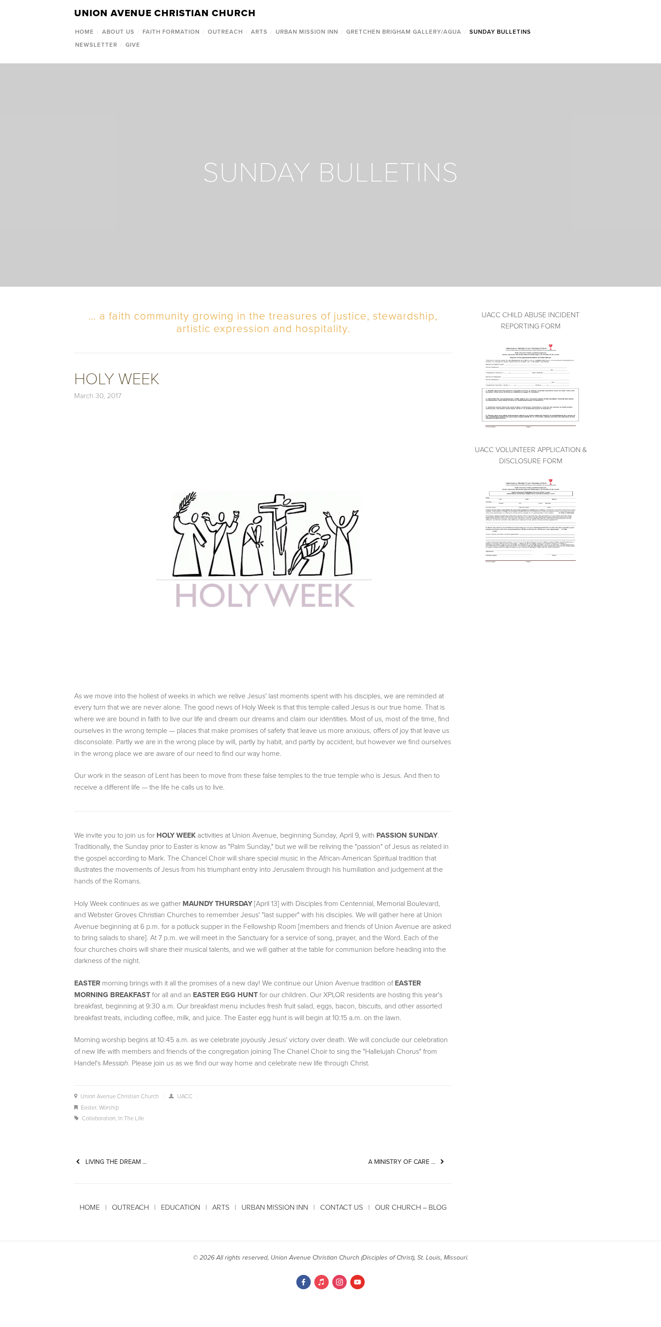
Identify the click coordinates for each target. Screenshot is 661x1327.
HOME (90, 1207)
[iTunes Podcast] (321, 1282)
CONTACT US (341, 1207)
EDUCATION (180, 1207)
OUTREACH (225, 31)
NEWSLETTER (96, 44)
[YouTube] (357, 1282)
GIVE (132, 44)
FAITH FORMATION (171, 31)
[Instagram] (339, 1282)
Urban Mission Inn (307, 31)
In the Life (131, 1118)
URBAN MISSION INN (274, 1207)
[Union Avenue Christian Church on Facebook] (303, 1282)
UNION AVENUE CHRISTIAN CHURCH (165, 12)
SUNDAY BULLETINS (500, 31)
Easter (88, 1107)
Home (84, 31)
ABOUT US (118, 31)
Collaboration (99, 1118)
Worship (109, 1107)
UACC (184, 1096)
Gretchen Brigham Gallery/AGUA (403, 31)
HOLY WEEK (117, 378)
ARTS (259, 31)
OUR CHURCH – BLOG (411, 1207)
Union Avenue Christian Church (119, 1096)
